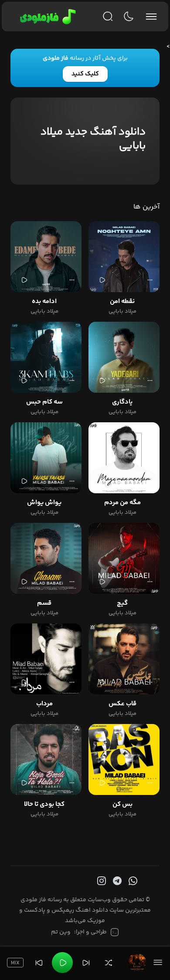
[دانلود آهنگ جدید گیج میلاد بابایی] (124, 558)
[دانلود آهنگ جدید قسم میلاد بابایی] (46, 558)
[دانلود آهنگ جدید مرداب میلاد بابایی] (46, 658)
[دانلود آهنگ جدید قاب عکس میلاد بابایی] (124, 658)
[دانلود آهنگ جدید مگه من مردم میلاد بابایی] (124, 457)
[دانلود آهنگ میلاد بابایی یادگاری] (124, 357)
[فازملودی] (46, 16)
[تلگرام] (116, 881)
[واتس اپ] (132, 881)
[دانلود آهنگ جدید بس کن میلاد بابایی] (124, 759)
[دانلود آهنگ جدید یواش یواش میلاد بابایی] (46, 457)
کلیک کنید (85, 74)
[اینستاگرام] (100, 881)
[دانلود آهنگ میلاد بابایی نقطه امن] (124, 256)
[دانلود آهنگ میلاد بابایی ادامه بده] (46, 256)
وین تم (61, 932)
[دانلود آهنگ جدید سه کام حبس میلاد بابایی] (46, 357)
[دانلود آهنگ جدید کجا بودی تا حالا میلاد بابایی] (46, 759)
